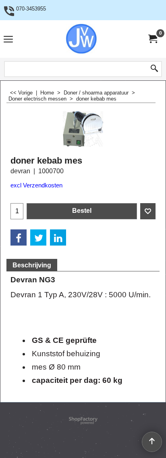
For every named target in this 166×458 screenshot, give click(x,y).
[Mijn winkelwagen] (152, 39)
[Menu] (8, 39)
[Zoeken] (154, 69)
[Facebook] (18, 237)
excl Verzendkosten (36, 185)
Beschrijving (31, 265)
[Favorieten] (148, 211)
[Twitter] (38, 237)
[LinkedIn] (58, 237)
